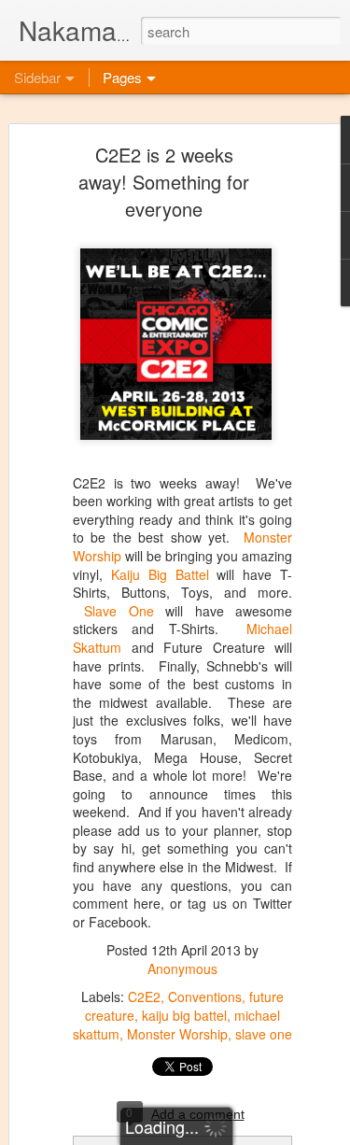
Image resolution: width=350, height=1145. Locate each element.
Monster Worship (177, 1034)
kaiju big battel (184, 1015)
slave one (263, 1034)
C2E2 (144, 996)
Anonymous (182, 968)
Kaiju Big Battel (160, 574)
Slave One (118, 610)
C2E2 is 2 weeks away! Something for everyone (163, 181)
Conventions (205, 996)
